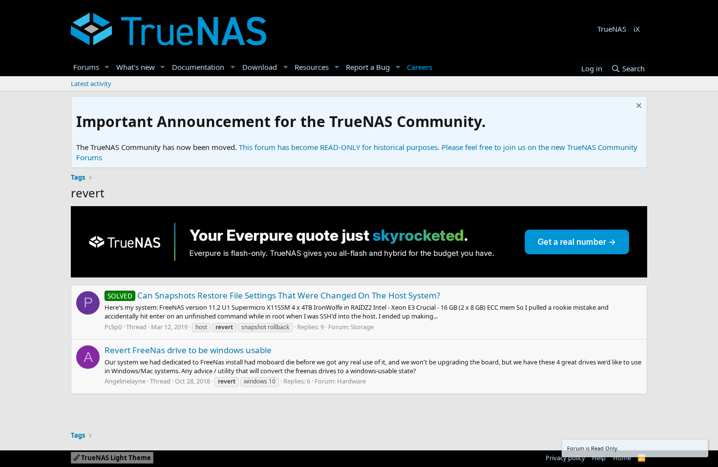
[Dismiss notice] (638, 107)
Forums (86, 67)
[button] (107, 67)
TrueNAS (611, 29)
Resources (312, 67)
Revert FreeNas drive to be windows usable (188, 350)
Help (599, 457)
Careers (419, 67)
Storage (362, 326)
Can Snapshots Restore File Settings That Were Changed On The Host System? (273, 295)
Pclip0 (113, 326)
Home (622, 457)
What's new (135, 67)
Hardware (351, 381)
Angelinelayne (125, 381)
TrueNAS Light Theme (115, 457)
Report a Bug (368, 67)
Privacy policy (565, 457)
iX (637, 29)
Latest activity (91, 83)
